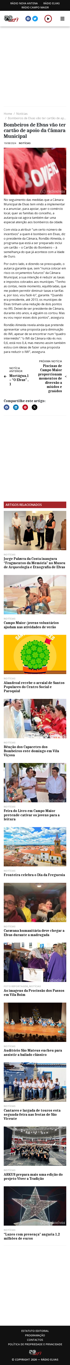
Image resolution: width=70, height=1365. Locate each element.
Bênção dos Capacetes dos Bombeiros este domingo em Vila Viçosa (31, 751)
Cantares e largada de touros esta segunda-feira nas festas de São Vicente (32, 1114)
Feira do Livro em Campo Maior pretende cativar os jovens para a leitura (32, 815)
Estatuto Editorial (35, 1331)
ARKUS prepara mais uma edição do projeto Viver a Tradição (33, 1177)
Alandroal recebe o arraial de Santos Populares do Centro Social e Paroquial (34, 687)
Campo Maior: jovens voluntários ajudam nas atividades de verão (31, 625)
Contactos (35, 1340)
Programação (35, 1335)
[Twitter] (35, 18)
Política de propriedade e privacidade (35, 1344)
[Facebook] (28, 18)
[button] (48, 18)
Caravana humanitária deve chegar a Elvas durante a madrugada (34, 933)
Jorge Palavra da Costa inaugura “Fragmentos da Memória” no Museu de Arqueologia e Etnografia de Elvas (34, 563)
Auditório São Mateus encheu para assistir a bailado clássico (33, 1052)
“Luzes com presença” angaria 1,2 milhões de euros (32, 1236)
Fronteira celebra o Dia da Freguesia (34, 875)
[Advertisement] (35, 67)
